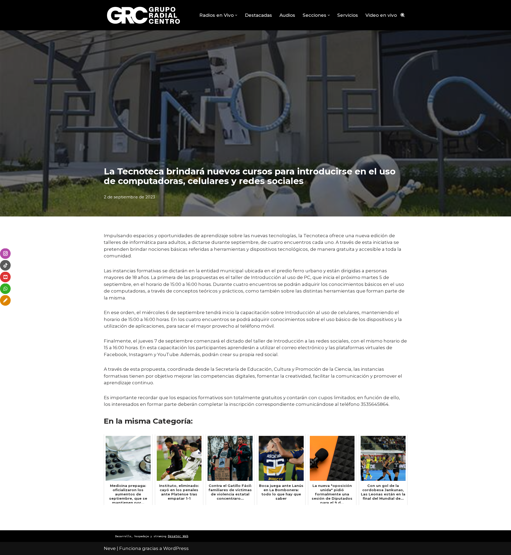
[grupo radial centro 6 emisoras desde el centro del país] (144, 15)
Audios (287, 15)
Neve (110, 548)
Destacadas (258, 15)
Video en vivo (381, 15)
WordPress (176, 548)
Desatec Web (178, 536)
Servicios (347, 15)
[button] (236, 15)
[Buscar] (403, 15)
